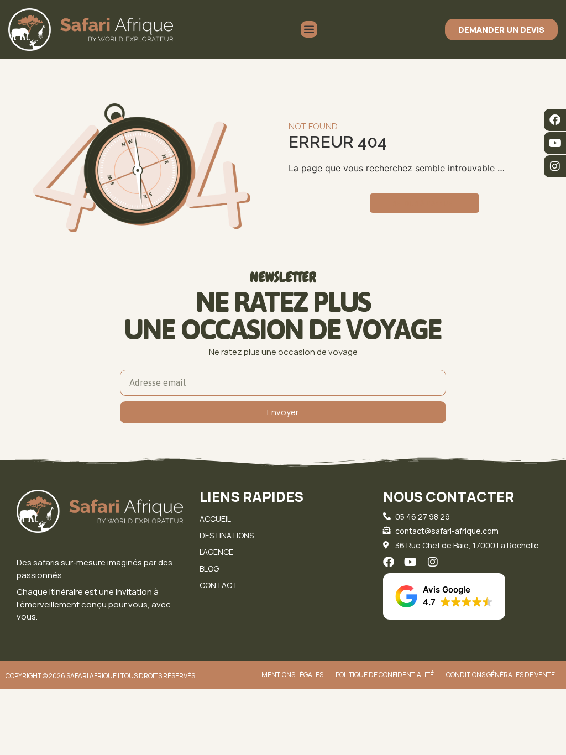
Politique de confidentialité (385, 674)
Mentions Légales (292, 674)
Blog (209, 568)
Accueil (215, 518)
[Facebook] (555, 120)
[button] (444, 596)
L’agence (216, 552)
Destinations (227, 535)
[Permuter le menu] (309, 29)
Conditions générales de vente (500, 674)
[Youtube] (555, 143)
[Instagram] (555, 166)
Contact (219, 585)
